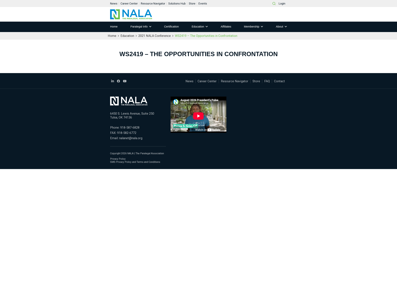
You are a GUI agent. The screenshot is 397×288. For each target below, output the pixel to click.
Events (202, 3)
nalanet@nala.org (130, 138)
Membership (251, 26)
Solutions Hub (177, 3)
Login (282, 3)
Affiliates (226, 26)
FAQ (267, 81)
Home (114, 26)
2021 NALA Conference (154, 36)
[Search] (274, 3)
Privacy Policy (118, 158)
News (113, 3)
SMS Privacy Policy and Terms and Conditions (135, 161)
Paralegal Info (139, 26)
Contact (279, 81)
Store (192, 3)
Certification (171, 26)
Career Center (129, 3)
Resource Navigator (153, 3)
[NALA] (131, 14)
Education (198, 26)
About (279, 26)
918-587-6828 (129, 127)
